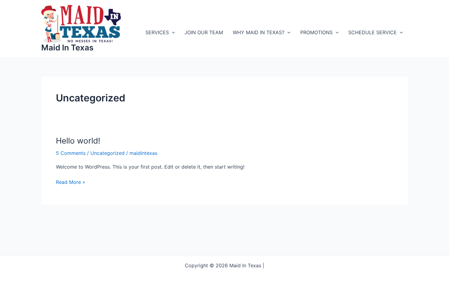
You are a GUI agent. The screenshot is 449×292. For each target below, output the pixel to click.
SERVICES (157, 32)
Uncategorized (107, 153)
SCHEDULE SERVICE (372, 32)
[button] (172, 32)
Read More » (70, 182)
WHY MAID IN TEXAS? (258, 32)
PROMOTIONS (316, 32)
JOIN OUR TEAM (203, 32)
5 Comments (71, 153)
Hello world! (78, 140)
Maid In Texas (67, 47)
